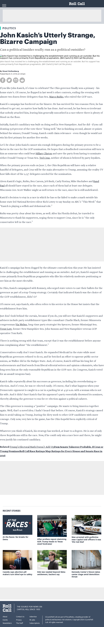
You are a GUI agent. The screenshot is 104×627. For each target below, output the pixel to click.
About (5, 616)
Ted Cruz (44, 158)
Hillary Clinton (44, 153)
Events (5, 620)
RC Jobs (32, 620)
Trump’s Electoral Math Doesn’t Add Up (32, 447)
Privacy (19, 620)
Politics (9, 28)
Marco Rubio (56, 97)
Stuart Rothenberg (10, 71)
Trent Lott (6, 329)
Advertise (33, 616)
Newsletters (7, 623)
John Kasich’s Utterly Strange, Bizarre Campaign (47, 38)
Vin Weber (21, 324)
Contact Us (20, 616)
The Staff (19, 623)
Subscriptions (35, 623)
